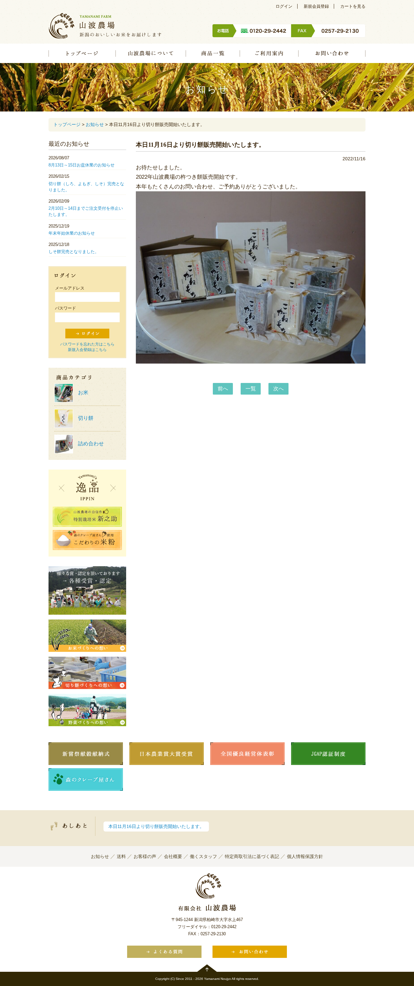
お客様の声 (145, 856)
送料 (121, 856)
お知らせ (95, 124)
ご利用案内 (269, 53)
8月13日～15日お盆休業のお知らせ (81, 165)
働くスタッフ (203, 856)
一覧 (250, 388)
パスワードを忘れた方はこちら (87, 344)
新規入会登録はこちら (87, 350)
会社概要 (173, 856)
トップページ (82, 53)
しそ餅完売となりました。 (74, 251)
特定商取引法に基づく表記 (252, 856)
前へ (223, 388)
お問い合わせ (331, 53)
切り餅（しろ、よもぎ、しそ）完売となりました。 (86, 186)
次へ (278, 388)
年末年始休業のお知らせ (72, 233)
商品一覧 (213, 53)
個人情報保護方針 (305, 856)
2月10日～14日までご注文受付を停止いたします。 (86, 211)
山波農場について (150, 53)
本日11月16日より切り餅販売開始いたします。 (156, 826)
